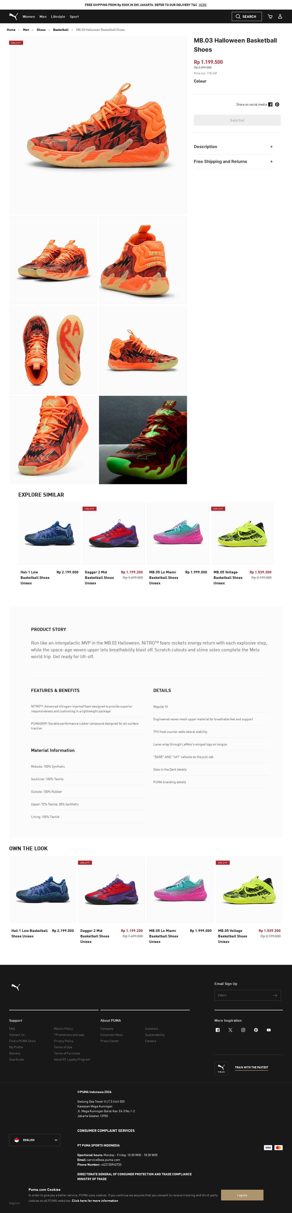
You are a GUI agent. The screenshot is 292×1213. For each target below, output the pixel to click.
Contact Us (17, 1035)
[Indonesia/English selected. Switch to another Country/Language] (34, 1140)
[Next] (266, 545)
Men (26, 30)
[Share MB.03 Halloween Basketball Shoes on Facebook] (270, 104)
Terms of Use (63, 1047)
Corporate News (111, 1035)
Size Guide (16, 1059)
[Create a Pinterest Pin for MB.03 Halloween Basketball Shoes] (277, 104)
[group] (49, 545)
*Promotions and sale (69, 1035)
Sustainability (154, 1035)
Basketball (61, 30)
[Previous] (25, 545)
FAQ (12, 1028)
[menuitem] (28, 16)
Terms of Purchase (67, 1053)
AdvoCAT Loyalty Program (72, 1059)
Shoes (41, 30)
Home (11, 30)
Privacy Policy (63, 1041)
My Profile (16, 1047)
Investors (151, 1028)
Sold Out (237, 120)
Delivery (14, 1053)
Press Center (109, 1041)
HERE (203, 5)
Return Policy (63, 1028)
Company (106, 1028)
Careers (150, 1041)
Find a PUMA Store (22, 1041)
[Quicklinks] (280, 16)
